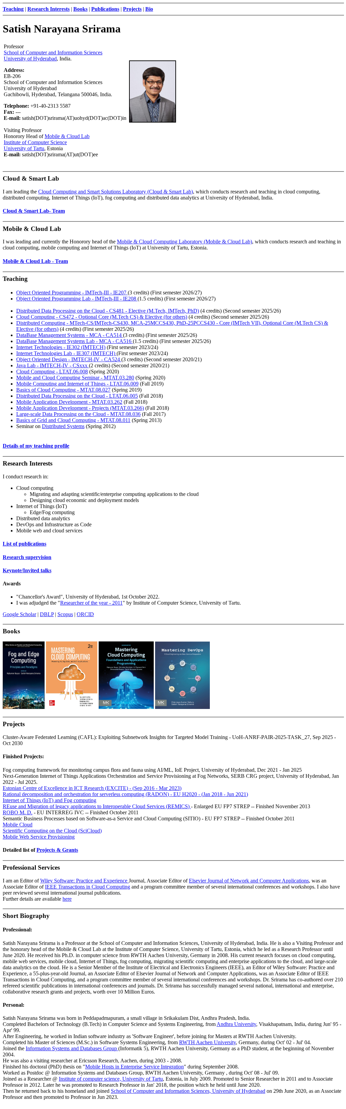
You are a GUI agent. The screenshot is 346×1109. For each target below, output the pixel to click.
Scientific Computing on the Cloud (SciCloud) (52, 831)
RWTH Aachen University (207, 1042)
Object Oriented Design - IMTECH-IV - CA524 (68, 359)
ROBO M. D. (17, 812)
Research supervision (27, 557)
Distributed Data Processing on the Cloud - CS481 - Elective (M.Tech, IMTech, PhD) (107, 311)
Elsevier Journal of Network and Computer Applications (249, 880)
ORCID (85, 614)
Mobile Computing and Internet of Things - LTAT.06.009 (77, 384)
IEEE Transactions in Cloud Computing (87, 887)
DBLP (47, 614)
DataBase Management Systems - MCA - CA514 (69, 335)
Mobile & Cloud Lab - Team (35, 261)
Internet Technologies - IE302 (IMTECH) (60, 347)
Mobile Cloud (17, 824)
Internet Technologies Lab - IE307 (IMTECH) (66, 353)
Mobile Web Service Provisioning (39, 837)
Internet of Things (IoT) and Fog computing (49, 800)
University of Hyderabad (30, 58)
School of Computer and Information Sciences (53, 52)
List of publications (24, 544)
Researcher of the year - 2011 (91, 603)
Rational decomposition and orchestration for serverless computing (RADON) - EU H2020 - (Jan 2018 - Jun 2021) (125, 794)
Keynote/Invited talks (27, 570)
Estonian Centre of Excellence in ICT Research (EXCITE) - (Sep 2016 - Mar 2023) (92, 788)
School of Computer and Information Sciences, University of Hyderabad (188, 1091)
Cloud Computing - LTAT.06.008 (52, 371)
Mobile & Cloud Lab (67, 136)
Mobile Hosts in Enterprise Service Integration (134, 1067)
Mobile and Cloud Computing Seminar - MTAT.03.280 (75, 377)
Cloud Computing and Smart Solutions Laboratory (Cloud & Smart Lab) (115, 191)
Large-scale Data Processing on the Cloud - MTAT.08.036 (78, 414)
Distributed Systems (63, 426)
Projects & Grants (57, 850)
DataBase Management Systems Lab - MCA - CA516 (74, 341)
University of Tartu (24, 148)
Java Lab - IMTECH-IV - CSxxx (52, 365)
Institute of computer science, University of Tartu (111, 1079)
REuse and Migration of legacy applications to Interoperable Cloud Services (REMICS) (97, 806)
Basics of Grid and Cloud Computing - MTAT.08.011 (73, 420)
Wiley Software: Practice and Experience (84, 880)
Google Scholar (19, 614)
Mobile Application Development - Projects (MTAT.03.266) (80, 408)
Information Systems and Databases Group (72, 1048)
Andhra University (236, 1024)
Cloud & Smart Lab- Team (34, 211)
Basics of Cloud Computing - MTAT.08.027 (63, 390)
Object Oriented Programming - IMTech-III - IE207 (72, 292)
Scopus (65, 614)
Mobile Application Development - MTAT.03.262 (69, 402)
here (67, 899)
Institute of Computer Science (35, 142)
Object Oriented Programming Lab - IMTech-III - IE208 (77, 298)
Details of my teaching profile (36, 446)
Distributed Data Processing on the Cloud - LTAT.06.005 (77, 396)
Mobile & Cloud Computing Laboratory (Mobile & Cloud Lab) (184, 241)
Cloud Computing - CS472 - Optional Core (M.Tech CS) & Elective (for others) (101, 317)
